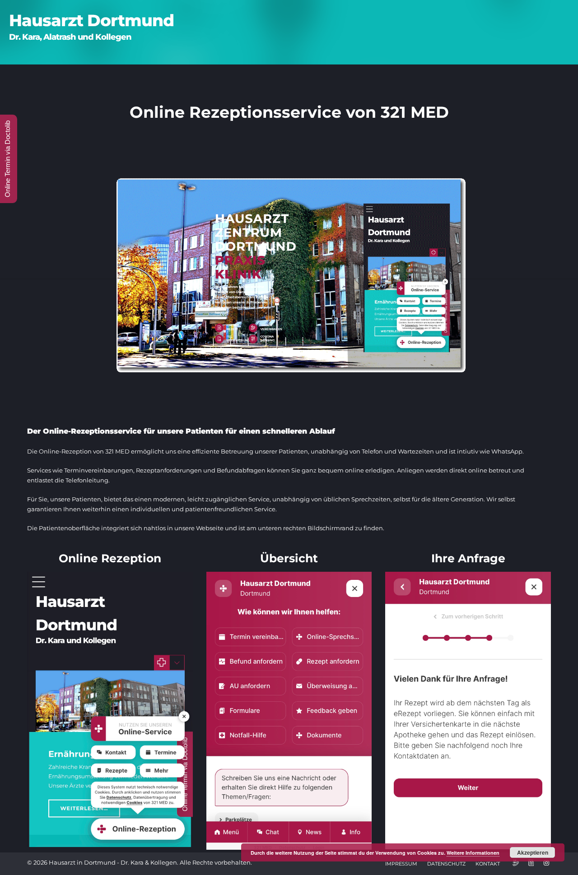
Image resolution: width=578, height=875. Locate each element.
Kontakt (487, 864)
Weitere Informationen (473, 852)
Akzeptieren (532, 852)
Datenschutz (446, 864)
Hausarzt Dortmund (91, 20)
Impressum (401, 864)
